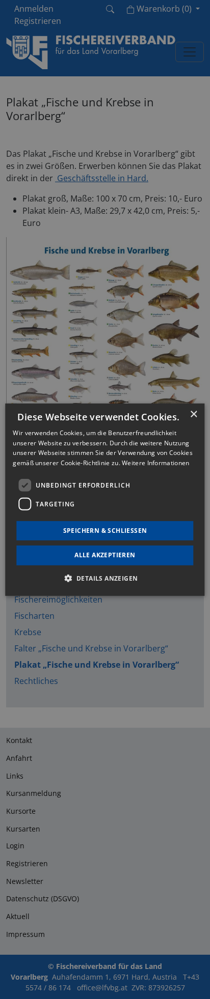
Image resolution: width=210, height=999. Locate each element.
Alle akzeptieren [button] (104, 555)
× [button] (193, 414)
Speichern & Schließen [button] (105, 530)
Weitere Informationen (155, 463)
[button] (105, 578)
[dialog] (104, 499)
